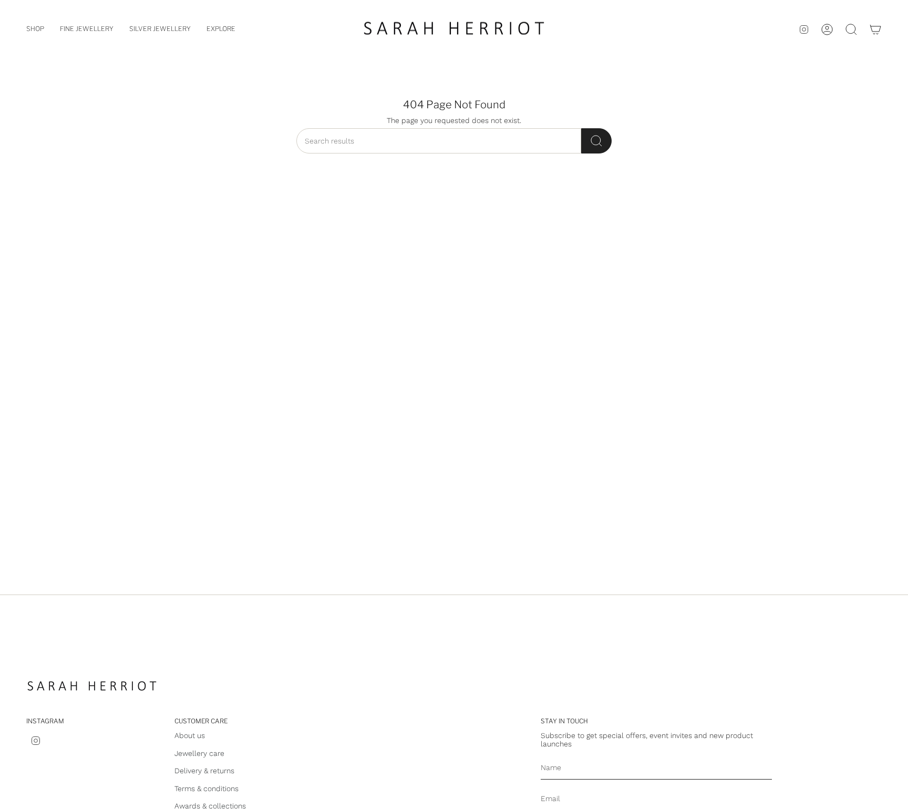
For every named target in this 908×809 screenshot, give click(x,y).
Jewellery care (199, 753)
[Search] (596, 140)
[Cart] (875, 29)
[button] (35, 29)
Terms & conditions (206, 788)
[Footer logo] (92, 686)
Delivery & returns (204, 770)
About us (189, 735)
